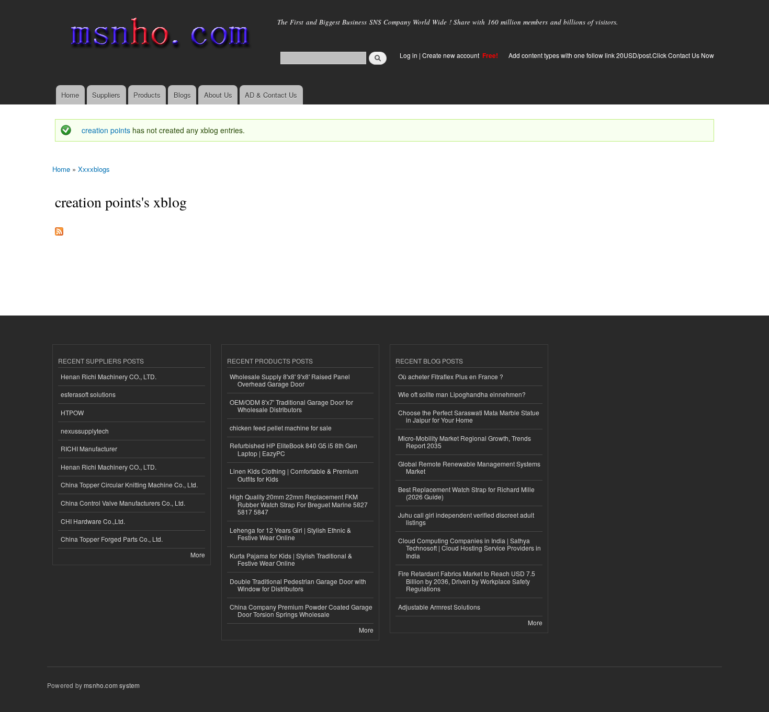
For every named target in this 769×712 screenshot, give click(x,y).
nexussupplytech (85, 430)
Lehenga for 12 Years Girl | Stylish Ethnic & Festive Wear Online (290, 534)
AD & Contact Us (271, 95)
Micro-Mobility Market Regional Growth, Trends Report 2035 (464, 442)
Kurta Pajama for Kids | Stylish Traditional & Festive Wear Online (291, 559)
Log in (408, 55)
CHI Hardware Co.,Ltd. (93, 521)
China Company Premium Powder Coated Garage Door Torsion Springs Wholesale (301, 610)
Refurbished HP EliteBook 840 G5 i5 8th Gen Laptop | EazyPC (293, 449)
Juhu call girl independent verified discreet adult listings (466, 518)
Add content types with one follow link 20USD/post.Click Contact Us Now (611, 55)
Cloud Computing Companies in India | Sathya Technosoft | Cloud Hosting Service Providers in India (469, 548)
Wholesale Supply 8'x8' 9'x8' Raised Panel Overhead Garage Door (290, 380)
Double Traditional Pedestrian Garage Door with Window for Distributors (298, 585)
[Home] (158, 35)
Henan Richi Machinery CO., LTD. (108, 376)
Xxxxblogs (94, 169)
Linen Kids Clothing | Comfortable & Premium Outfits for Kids (294, 474)
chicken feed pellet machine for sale (281, 427)
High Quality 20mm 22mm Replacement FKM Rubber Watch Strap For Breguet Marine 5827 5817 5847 (299, 504)
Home (70, 95)
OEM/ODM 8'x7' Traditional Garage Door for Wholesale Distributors (291, 406)
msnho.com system (112, 685)
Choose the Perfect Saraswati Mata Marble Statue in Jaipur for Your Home (468, 416)
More (197, 554)
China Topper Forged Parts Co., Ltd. (112, 538)
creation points (106, 130)
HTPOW (72, 412)
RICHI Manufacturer (89, 448)
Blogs (182, 95)
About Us (218, 95)
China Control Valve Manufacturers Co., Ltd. (123, 502)
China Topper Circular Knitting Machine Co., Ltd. (129, 484)
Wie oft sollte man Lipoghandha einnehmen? (462, 394)
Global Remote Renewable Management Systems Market (469, 467)
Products (147, 95)
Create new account (451, 55)
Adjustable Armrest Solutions (439, 606)
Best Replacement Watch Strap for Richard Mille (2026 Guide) (466, 493)
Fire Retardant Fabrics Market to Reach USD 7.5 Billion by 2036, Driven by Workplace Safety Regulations (466, 581)
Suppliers (106, 95)
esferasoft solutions (88, 394)
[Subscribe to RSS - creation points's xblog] (59, 228)
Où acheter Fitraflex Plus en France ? (450, 376)
